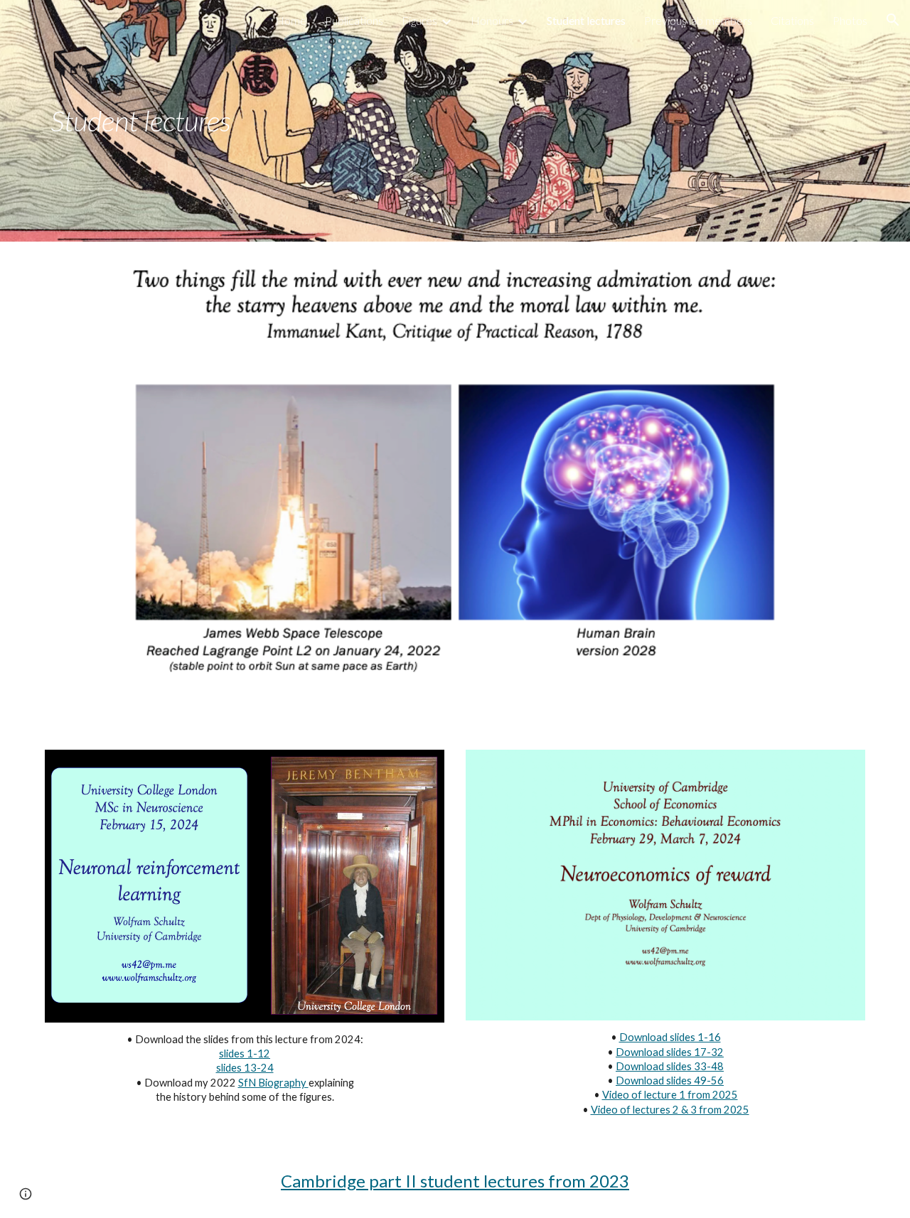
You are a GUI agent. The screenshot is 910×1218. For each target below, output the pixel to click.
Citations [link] (792, 20)
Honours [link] (492, 20)
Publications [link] (354, 20)
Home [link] (290, 20)
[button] (893, 20)
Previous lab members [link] (698, 20)
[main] (244, 120)
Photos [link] (850, 20)
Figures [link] (419, 20)
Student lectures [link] (586, 20)
